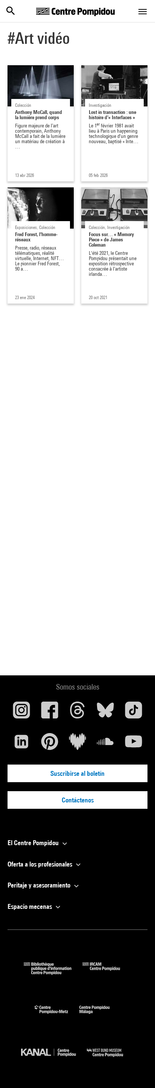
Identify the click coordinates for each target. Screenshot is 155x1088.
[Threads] (77, 713)
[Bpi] (53, 972)
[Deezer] (77, 744)
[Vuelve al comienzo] (137, 1070)
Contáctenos (78, 800)
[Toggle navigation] (142, 11)
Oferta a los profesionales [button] (41, 864)
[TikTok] (133, 713)
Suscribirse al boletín (77, 773)
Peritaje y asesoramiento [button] (40, 885)
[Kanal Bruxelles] (54, 1058)
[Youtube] (133, 744)
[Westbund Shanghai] (110, 1058)
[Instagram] (21, 713)
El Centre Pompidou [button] (34, 843)
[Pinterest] (49, 744)
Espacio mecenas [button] (30, 906)
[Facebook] (49, 713)
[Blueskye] (105, 713)
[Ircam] (106, 972)
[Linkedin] (21, 744)
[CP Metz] (57, 1015)
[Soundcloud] (105, 744)
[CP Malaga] (100, 1015)
